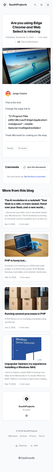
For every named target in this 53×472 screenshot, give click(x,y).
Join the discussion (36, 167)
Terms (42, 436)
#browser (22, 148)
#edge (10, 148)
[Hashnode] (26, 416)
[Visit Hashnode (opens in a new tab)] (26, 458)
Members (13, 436)
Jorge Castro (20, 93)
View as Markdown (29, 42)
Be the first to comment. (35, 176)
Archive (23, 436)
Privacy (32, 436)
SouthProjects (18, 5)
